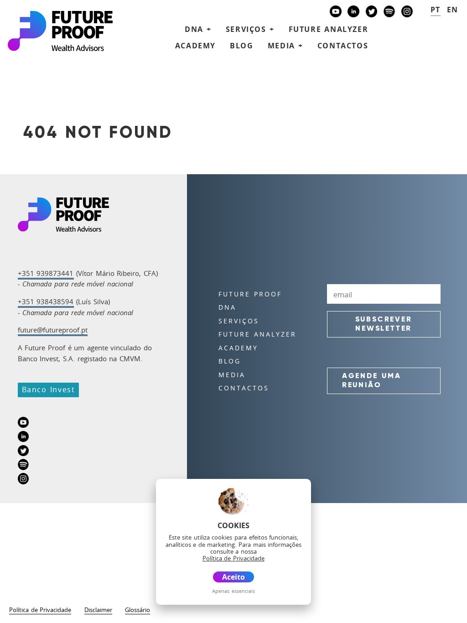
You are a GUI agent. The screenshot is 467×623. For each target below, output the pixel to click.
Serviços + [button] (250, 29)
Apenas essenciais (233, 590)
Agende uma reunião (371, 381)
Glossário (137, 610)
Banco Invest (48, 389)
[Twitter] (372, 12)
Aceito (233, 577)
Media (231, 374)
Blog (241, 46)
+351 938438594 (46, 301)
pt (436, 10)
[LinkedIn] (353, 12)
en (452, 10)
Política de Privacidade (40, 610)
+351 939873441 (46, 273)
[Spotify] (389, 12)
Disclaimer (98, 610)
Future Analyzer (328, 29)
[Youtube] (336, 12)
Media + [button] (285, 46)
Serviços (238, 321)
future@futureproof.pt (53, 329)
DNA (227, 307)
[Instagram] (407, 12)
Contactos (342, 46)
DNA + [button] (198, 29)
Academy (195, 46)
